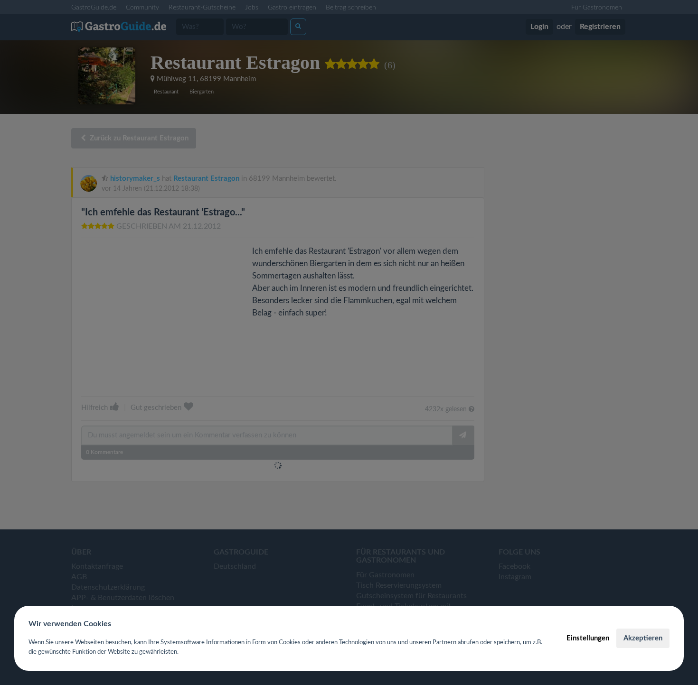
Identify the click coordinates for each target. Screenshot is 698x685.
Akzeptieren (642, 638)
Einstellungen (587, 638)
